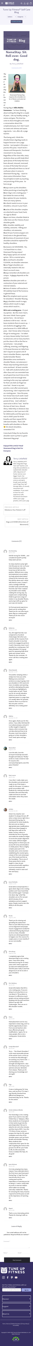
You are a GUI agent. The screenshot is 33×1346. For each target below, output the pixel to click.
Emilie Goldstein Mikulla (16, 1110)
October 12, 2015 (12, 883)
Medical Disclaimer (16, 1323)
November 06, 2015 (13, 810)
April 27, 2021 (12, 552)
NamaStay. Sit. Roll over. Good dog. (16, 55)
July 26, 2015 (11, 1048)
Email (20, 1253)
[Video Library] (28, 3)
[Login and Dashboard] (25, 3)
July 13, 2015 (11, 1086)
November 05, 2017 (13, 717)
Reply (10, 620)
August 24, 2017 (12, 749)
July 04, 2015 (12, 1166)
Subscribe (16, 21)
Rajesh (11, 1208)
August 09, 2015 (12, 953)
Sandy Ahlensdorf (14, 1046)
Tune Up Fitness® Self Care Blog (16, 10)
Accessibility (16, 1325)
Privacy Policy (25, 1323)
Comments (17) (16, 68)
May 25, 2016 (12, 777)
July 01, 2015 (11, 1210)
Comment (7, 1241)
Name (6, 1253)
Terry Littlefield (17, 63)
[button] (15, 1339)
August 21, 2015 (12, 917)
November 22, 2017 (13, 671)
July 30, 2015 (11, 984)
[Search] (21, 3)
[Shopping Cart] (31, 3)
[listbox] (12, 16)
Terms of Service (6, 1323)
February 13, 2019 (13, 629)
